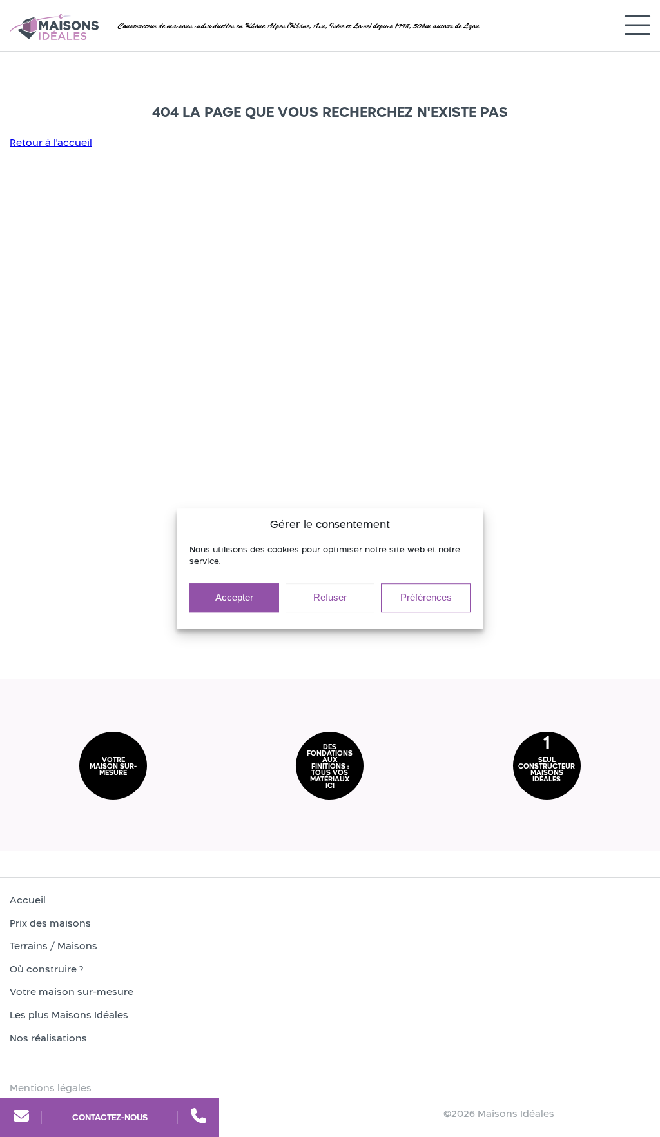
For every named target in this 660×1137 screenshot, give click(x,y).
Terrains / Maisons (53, 945)
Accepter (234, 597)
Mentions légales (51, 1087)
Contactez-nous (110, 1117)
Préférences (426, 597)
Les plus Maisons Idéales (69, 1014)
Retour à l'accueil (51, 142)
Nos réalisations (48, 1037)
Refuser (330, 597)
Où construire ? (46, 968)
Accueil (28, 899)
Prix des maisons (50, 923)
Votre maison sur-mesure (71, 991)
